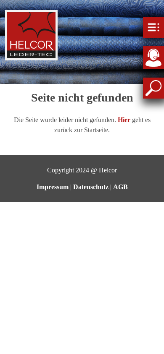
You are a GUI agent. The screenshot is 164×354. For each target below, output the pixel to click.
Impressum (53, 186)
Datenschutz (90, 186)
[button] (124, 119)
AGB (120, 186)
